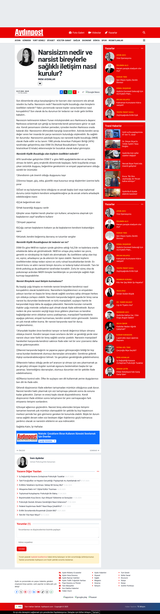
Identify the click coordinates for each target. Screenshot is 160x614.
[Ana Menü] (144, 40)
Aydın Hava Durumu (70, 575)
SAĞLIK (76, 40)
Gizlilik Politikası (127, 586)
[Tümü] (142, 48)
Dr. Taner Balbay (124, 302)
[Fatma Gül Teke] (109, 349)
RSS (20, 607)
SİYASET (51, 40)
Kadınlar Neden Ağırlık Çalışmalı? (126, 327)
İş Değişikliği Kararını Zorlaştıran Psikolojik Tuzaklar (42, 476)
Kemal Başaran (123, 88)
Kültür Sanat (125, 575)
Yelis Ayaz (121, 291)
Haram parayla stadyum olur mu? (128, 69)
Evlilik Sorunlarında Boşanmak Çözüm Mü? (38, 510)
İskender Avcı (122, 312)
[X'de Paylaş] (65, 92)
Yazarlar (112, 32)
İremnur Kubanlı (124, 279)
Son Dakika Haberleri (70, 588)
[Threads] (47, 592)
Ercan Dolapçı (123, 100)
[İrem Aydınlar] (26, 57)
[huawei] (92, 597)
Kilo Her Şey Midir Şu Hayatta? (129, 282)
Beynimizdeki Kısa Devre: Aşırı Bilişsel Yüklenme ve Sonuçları (46, 498)
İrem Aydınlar (46, 79)
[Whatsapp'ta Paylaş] (70, 92)
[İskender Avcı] (109, 315)
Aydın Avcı (121, 55)
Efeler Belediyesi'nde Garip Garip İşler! (128, 373)
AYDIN (17, 40)
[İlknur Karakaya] (109, 337)
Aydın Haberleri (100, 573)
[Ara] (144, 32)
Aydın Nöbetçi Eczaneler (71, 573)
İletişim (97, 586)
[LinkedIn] (34, 592)
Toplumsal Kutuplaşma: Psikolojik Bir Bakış (38, 493)
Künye (123, 583)
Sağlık (96, 578)
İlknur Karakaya (124, 335)
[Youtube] (38, 592)
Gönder (21, 549)
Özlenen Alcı (122, 65)
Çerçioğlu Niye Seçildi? (126, 350)
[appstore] (68, 597)
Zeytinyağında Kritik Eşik (127, 115)
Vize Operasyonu (123, 58)
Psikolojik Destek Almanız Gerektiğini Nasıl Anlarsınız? (43, 502)
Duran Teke (121, 77)
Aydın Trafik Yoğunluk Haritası (74, 580)
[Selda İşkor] (109, 326)
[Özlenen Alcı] (109, 68)
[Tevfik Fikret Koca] (109, 113)
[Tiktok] (43, 592)
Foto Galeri (78, 32)
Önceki (21, 450)
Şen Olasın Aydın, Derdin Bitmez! (127, 81)
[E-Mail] (40, 84)
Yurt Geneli (125, 573)
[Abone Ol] (93, 92)
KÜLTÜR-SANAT (64, 40)
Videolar (96, 32)
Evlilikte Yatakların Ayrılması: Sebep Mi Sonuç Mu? (41, 485)
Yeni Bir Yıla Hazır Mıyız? (30, 515)
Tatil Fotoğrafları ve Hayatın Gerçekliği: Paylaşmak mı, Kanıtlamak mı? (50, 481)
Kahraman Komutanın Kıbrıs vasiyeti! (128, 103)
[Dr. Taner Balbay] (109, 303)
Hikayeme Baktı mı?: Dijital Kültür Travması (38, 489)
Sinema (97, 583)
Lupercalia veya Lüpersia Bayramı (127, 339)
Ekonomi (124, 578)
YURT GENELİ (39, 40)
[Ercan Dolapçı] (109, 102)
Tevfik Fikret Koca (125, 112)
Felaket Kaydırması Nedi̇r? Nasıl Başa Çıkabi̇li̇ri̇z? (40, 506)
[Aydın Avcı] (109, 56)
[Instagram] (30, 592)
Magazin (97, 580)
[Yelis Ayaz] (109, 292)
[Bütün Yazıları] (98, 471)
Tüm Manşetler (68, 586)
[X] (21, 592)
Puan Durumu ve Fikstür (71, 583)
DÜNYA (96, 40)
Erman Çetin (122, 369)
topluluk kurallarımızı (39, 557)
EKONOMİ (86, 40)
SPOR (104, 40)
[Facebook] (17, 592)
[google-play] (81, 597)
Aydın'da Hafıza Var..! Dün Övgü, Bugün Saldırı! (127, 316)
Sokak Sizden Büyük (125, 294)
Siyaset (97, 575)
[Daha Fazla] (74, 92)
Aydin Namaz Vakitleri (71, 578)
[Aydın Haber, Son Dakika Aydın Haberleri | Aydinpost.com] (29, 32)
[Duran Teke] (109, 79)
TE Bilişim (141, 607)
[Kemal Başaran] (109, 91)
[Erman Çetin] (109, 371)
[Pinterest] (25, 592)
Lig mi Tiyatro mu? (124, 305)
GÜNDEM (26, 40)
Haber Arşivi (67, 591)
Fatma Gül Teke (123, 347)
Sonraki (94, 450)
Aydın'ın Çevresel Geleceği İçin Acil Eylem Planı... (129, 92)
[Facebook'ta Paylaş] (61, 92)
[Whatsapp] (51, 592)
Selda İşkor (121, 323)
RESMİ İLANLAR (116, 40)
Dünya (123, 580)
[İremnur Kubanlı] (109, 281)
